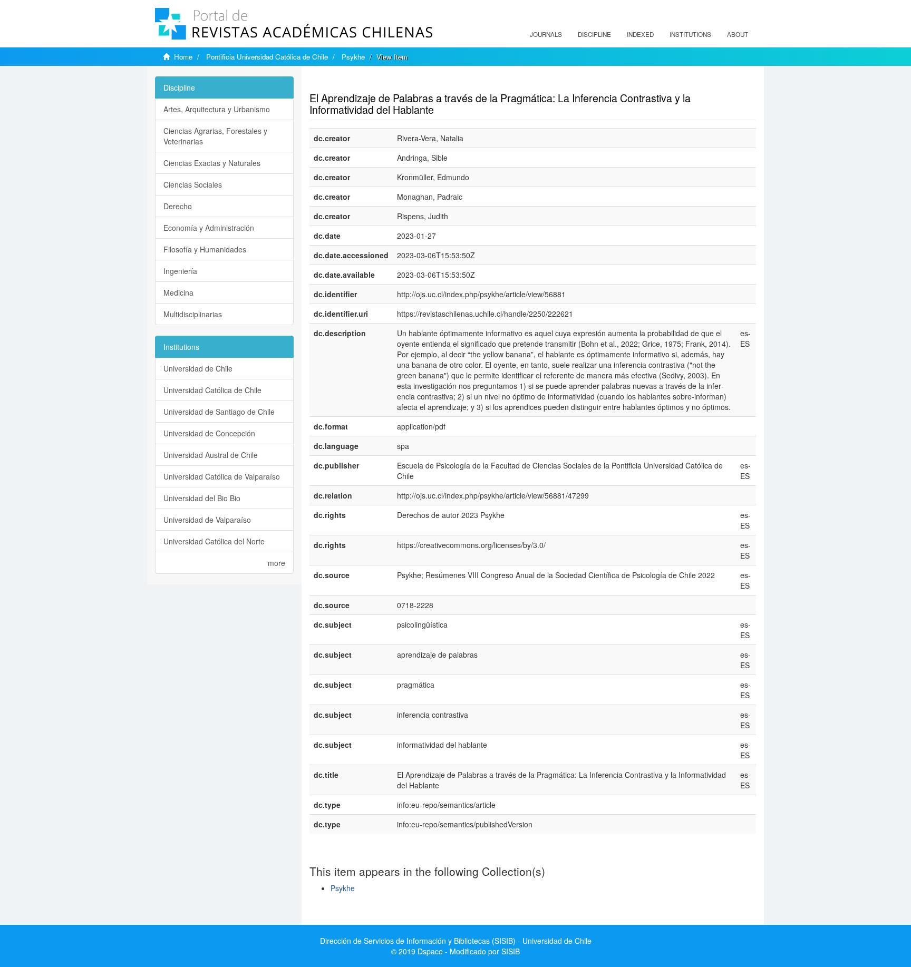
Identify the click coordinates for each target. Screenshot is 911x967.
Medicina (178, 292)
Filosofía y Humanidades (204, 249)
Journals (546, 34)
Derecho (177, 206)
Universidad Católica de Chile (212, 390)
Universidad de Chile (197, 368)
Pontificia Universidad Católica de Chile (267, 57)
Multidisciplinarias (192, 314)
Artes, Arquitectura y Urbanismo (216, 109)
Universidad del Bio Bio (201, 498)
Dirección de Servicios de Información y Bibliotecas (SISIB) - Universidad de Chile (456, 940)
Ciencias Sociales (192, 184)
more (276, 563)
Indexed (640, 34)
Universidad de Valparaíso (207, 519)
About (737, 34)
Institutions (690, 34)
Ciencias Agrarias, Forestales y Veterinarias (215, 135)
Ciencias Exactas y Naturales (211, 163)
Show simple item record (350, 81)
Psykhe (353, 57)
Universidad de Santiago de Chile (219, 411)
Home (183, 57)
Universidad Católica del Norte (214, 541)
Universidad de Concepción (209, 433)
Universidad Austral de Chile (210, 455)
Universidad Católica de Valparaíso (221, 476)
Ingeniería (180, 271)
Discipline (594, 34)
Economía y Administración (208, 227)
